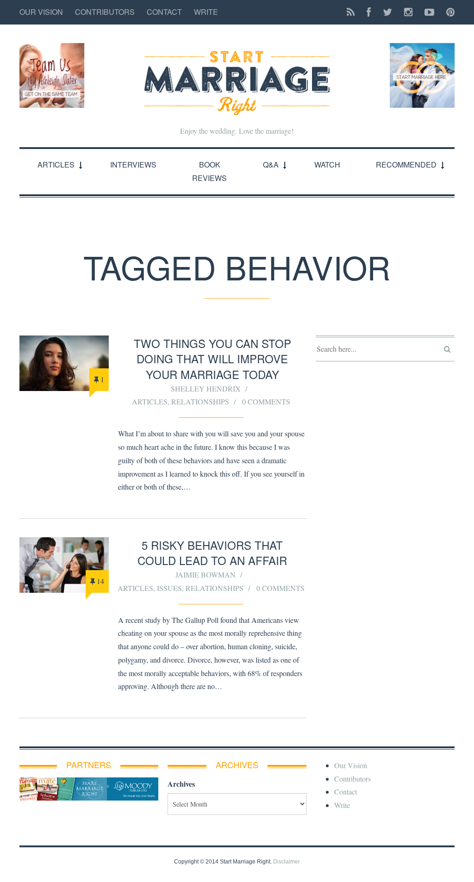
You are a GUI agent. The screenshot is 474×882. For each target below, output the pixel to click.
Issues (169, 588)
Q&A (271, 164)
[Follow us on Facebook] (368, 12)
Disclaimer (286, 861)
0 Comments (266, 401)
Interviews (133, 164)
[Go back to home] (237, 75)
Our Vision (41, 11)
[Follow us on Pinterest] (448, 12)
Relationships (200, 401)
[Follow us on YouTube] (429, 12)
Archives (181, 783)
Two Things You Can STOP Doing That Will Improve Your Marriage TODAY (212, 358)
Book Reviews (209, 171)
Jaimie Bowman (205, 574)
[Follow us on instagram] (408, 12)
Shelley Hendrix (206, 388)
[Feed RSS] (350, 12)
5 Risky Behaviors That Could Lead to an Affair (212, 553)
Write (206, 11)
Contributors (105, 11)
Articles (56, 164)
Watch (327, 164)
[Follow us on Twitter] (387, 12)
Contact (164, 11)
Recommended (406, 164)
